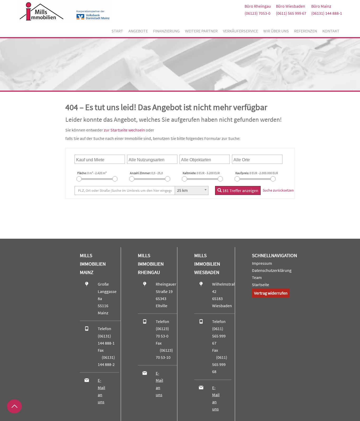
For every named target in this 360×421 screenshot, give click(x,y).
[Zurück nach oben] (14, 406)
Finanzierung (166, 30)
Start (117, 30)
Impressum (262, 263)
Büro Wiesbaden (290, 6)
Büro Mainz (321, 6)
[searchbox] (101, 159)
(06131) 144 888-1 (326, 13)
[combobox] (100, 159)
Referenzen (305, 30)
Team (257, 277)
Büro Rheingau (258, 6)
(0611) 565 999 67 (291, 13)
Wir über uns (276, 30)
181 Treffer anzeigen (240, 190)
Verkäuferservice (240, 30)
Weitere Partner (201, 30)
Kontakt (330, 30)
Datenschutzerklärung (271, 270)
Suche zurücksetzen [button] (278, 190)
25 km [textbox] (182, 190)
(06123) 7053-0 (257, 13)
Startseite (260, 284)
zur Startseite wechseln (124, 130)
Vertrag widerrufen (271, 293)
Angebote (138, 30)
